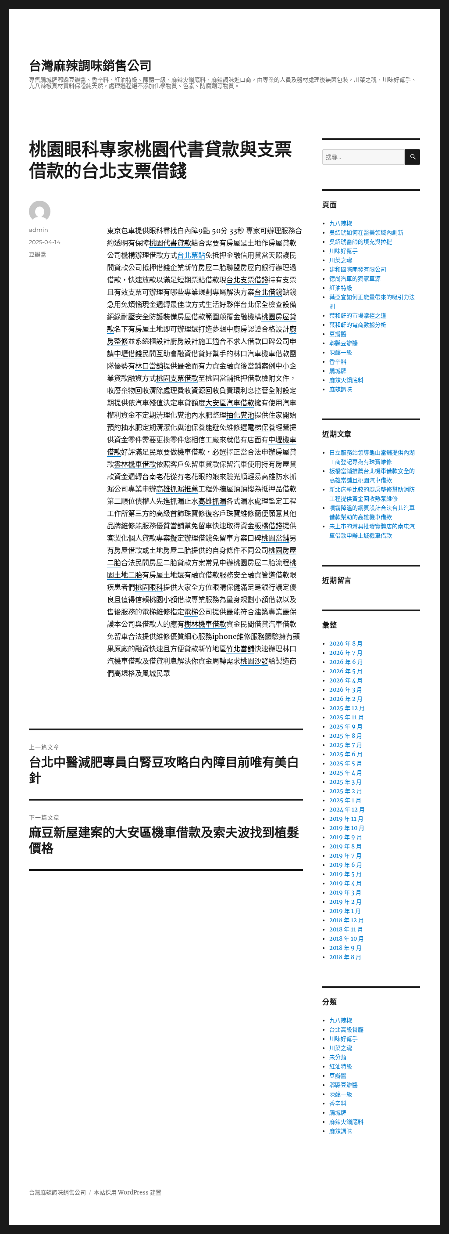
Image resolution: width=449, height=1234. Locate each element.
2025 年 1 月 (345, 800)
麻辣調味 (340, 389)
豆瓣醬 (37, 254)
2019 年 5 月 (345, 874)
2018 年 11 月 (346, 929)
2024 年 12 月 (347, 809)
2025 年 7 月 (345, 745)
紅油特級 (340, 288)
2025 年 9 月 (346, 726)
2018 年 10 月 (346, 938)
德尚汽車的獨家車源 (355, 278)
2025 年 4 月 (345, 772)
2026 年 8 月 (346, 643)
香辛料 (337, 361)
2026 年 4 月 (346, 680)
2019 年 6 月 (345, 865)
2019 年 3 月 (345, 892)
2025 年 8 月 (345, 736)
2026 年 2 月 (346, 699)
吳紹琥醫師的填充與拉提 (360, 241)
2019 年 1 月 (345, 911)
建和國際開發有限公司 (357, 269)
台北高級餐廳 (346, 1029)
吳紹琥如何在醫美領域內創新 (366, 232)
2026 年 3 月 (345, 689)
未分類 (337, 1057)
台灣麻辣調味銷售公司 (90, 65)
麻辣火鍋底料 (346, 380)
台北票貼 (191, 255)
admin (38, 229)
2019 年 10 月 (346, 828)
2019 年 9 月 (345, 837)
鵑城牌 (337, 371)
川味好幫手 (343, 251)
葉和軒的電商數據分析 (357, 324)
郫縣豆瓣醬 (343, 343)
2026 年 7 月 (346, 653)
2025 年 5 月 (345, 763)
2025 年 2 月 (345, 791)
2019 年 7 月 (345, 855)
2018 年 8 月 (345, 957)
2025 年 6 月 (346, 754)
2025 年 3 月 (345, 782)
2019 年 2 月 (345, 902)
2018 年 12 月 (346, 920)
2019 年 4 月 (345, 883)
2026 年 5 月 (346, 671)
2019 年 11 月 (346, 819)
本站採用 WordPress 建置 (127, 1192)
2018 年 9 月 (345, 948)
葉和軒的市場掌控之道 (357, 315)
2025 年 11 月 (346, 717)
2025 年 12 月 (347, 708)
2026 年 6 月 (346, 662)
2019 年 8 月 (345, 846)
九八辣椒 (340, 223)
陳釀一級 (340, 352)
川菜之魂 (340, 260)
